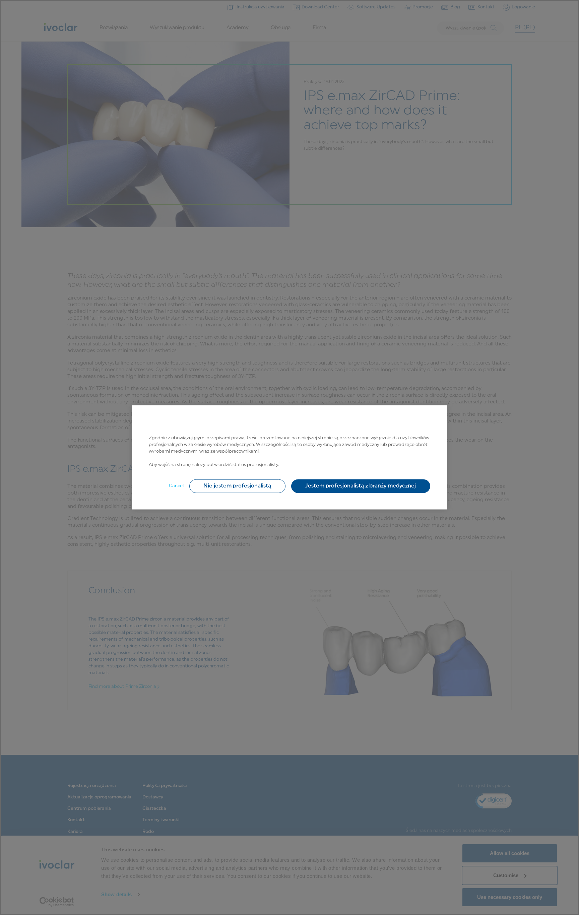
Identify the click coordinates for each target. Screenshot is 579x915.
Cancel (176, 486)
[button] (237, 486)
